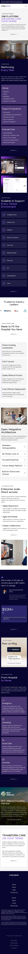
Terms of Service (14, 942)
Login (14, 890)
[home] (6, 6)
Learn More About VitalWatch (14, 663)
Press (14, 903)
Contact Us (14, 892)
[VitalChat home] (14, 875)
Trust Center (14, 947)
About (14, 887)
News (14, 900)
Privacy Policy (14, 940)
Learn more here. (19, 2)
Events (14, 898)
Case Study (14, 906)
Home (14, 884)
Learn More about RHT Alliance (14, 819)
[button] (26, 6)
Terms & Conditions (14, 945)
